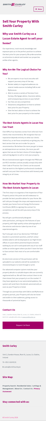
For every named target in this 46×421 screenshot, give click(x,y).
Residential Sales (24, 386)
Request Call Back (23, 325)
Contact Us (28, 388)
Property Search (9, 386)
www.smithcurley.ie (28, 317)
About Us (18, 388)
